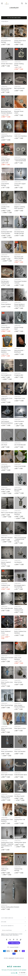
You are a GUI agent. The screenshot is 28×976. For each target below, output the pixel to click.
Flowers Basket (5, 327)
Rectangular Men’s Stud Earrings (20, 586)
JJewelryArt (11, 958)
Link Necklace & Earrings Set (5, 467)
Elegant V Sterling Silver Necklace (19, 207)
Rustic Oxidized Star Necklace (20, 632)
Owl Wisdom (18, 562)
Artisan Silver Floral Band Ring (20, 41)
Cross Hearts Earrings (5, 184)
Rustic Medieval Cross (5, 632)
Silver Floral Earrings (7, 705)
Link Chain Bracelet (20, 445)
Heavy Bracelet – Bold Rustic (19, 351)
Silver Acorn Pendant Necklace (7, 658)
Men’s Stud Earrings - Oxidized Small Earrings (20, 539)
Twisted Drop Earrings (18, 869)
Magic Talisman (6, 489)
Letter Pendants (19, 421)
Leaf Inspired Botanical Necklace (7, 422)
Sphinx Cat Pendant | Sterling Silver (7, 797)
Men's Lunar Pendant (7, 512)
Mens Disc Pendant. (7, 537)
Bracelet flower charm (19, 112)
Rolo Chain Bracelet (7, 608)
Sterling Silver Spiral (20, 842)
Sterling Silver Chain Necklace (7, 820)
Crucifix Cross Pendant (5, 207)
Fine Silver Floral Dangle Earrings (19, 232)
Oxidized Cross (5, 585)
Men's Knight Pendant (18, 490)
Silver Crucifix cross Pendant (7, 683)
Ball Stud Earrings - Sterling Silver (7, 89)
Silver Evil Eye (18, 682)
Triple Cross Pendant (4, 869)
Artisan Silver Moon (7, 63)
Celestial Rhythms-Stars (7, 136)
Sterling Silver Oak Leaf (19, 820)
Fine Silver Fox (5, 256)
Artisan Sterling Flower (18, 64)
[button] (22, 3)
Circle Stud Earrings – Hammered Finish (20, 159)
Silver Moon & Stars (20, 728)
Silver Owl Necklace (7, 751)
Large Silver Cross (19, 398)
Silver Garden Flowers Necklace (19, 706)
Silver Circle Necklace (17, 658)
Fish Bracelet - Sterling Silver (5, 282)
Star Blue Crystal (19, 796)
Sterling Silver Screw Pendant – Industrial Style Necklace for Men (7, 845)
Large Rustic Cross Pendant (6, 399)
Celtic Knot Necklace (20, 136)
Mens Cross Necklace (17, 513)
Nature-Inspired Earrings (6, 563)
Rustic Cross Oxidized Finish (18, 609)
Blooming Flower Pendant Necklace (6, 112)
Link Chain (4, 445)
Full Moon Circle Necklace (5, 351)
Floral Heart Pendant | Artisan (20, 282)
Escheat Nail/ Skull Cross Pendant (6, 232)
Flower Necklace (6, 304)
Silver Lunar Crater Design (6, 729)
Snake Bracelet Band (20, 774)
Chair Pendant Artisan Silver (5, 159)
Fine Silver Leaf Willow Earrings (18, 257)
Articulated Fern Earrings (6, 41)
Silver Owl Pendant (19, 751)
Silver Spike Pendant (7, 774)
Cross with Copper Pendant (20, 184)
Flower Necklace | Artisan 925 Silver (19, 305)
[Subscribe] (26, 930)
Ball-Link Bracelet (19, 88)
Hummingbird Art (6, 375)
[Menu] (2, 3)
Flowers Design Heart (18, 328)
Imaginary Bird (18, 375)
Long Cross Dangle (20, 466)
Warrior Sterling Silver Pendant (10, 907)
